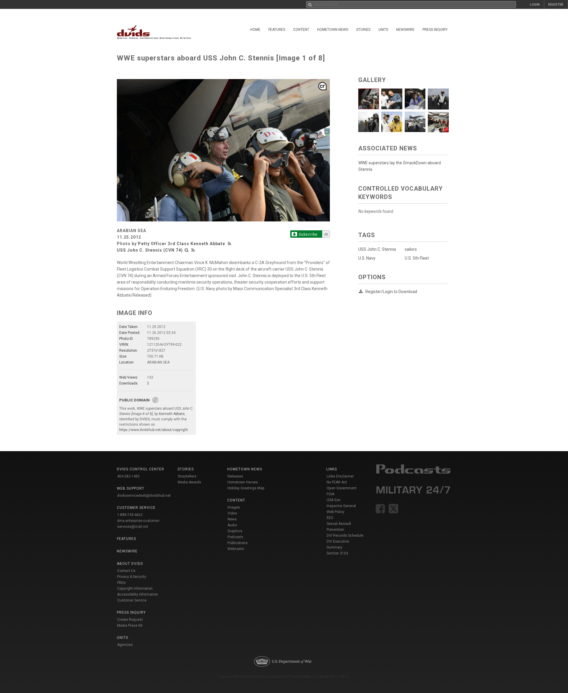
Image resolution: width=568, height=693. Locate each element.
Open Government (341, 488)
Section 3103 (337, 553)
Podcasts (235, 537)
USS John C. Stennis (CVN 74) (150, 250)
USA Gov (334, 500)
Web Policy (335, 512)
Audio (232, 525)
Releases (235, 476)
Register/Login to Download (391, 291)
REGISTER (555, 5)
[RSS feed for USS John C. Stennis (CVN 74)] (193, 250)
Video (232, 513)
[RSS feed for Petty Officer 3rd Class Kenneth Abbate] (230, 243)
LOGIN (535, 5)
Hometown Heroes (242, 482)
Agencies (125, 645)
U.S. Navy (366, 258)
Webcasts (235, 549)
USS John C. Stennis (377, 249)
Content (301, 30)
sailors (411, 249)
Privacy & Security (131, 577)
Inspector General (341, 506)
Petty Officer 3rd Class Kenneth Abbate (181, 243)
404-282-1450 (128, 476)
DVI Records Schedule (345, 535)
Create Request (130, 620)
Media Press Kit (130, 625)
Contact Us (126, 571)
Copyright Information (135, 588)
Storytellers (187, 476)
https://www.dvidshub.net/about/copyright (153, 430)
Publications (237, 543)
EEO (330, 518)
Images (233, 507)
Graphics (234, 531)
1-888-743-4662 (130, 515)
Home (255, 30)
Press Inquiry (435, 30)
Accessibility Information (137, 594)
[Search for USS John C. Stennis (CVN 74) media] (186, 250)
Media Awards (189, 482)
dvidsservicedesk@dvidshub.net (144, 495)
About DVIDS (130, 564)
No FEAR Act (337, 482)
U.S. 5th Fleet (417, 258)
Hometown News (332, 30)
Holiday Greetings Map (245, 488)
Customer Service (131, 600)
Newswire (405, 30)
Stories (363, 30)
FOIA (330, 494)
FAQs (121, 583)
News (232, 519)
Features (276, 30)
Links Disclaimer (340, 476)
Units (383, 30)
